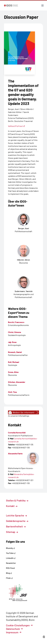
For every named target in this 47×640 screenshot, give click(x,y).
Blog (8, 573)
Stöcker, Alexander (16, 382)
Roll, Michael (13, 362)
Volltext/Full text (15, 126)
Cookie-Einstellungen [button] (18, 625)
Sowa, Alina (13, 372)
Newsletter (11, 563)
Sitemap (11, 531)
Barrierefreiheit (14, 526)
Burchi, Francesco (16, 322)
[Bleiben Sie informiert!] (23, 412)
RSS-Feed (10, 568)
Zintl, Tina (12, 392)
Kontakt (10, 505)
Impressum (12, 632)
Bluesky (9, 548)
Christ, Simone (14, 332)
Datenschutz (13, 628)
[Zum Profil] (33, 458)
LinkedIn (10, 558)
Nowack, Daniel (15, 352)
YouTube (10, 553)
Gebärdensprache (16, 520)
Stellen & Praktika (16, 500)
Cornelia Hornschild (16, 432)
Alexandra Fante (15, 453)
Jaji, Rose (12, 342)
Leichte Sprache (15, 515)
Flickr (8, 578)
